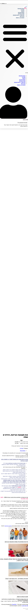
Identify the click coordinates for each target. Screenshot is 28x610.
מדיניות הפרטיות (8, 526)
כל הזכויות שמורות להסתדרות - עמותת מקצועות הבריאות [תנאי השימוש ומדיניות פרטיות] (15, 599)
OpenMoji (14, 604)
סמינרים (22, 9)
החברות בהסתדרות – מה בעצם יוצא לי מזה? (16, 578)
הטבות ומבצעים (21, 8)
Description (22, 450)
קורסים (22, 11)
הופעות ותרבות (21, 12)
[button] (15, 46)
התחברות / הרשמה (20, 17)
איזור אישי (22, 16)
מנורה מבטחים (21, 13)
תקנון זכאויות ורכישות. (22, 596)
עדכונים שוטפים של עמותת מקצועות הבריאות (16, 541)
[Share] (26, 608)
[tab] (12, 450)
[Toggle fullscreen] (24, 608)
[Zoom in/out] (23, 608)
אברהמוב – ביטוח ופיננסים (18, 15)
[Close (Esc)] (27, 608)
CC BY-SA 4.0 (25, 605)
